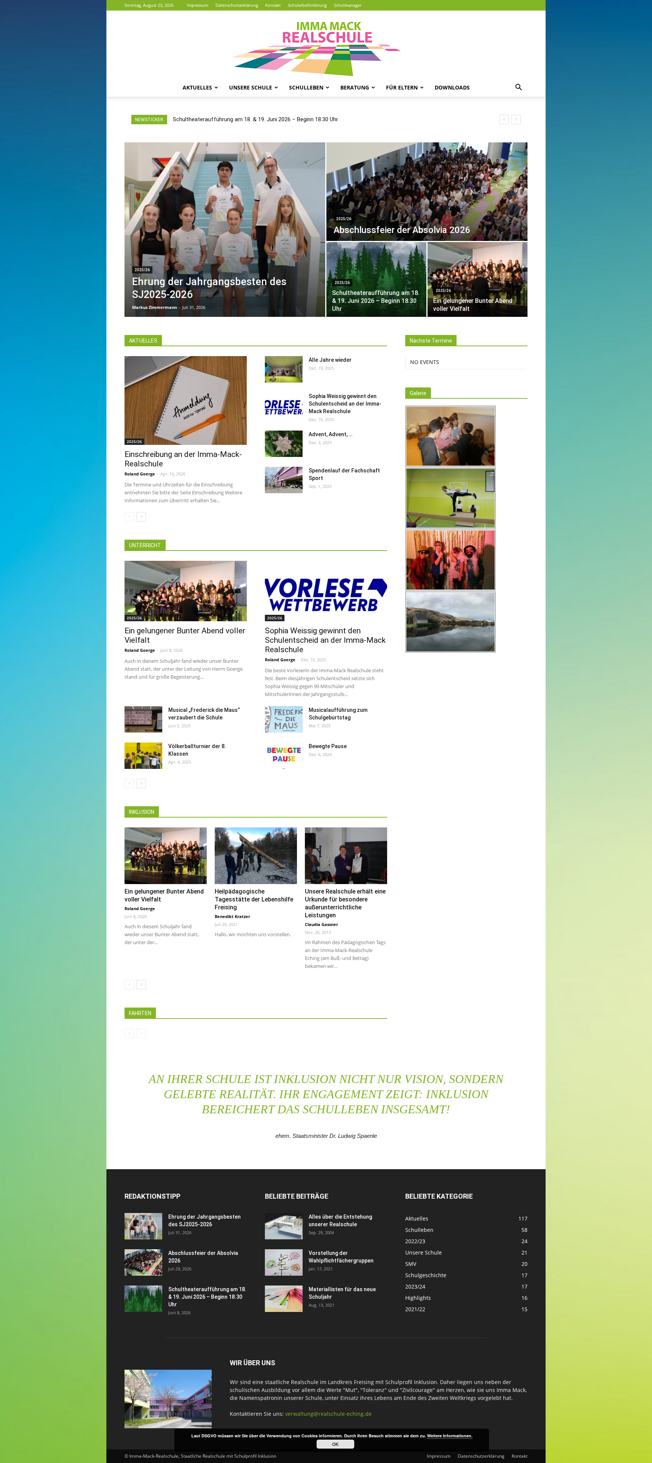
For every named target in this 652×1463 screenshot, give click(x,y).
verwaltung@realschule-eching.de (328, 1413)
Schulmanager (347, 5)
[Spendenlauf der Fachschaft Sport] (284, 480)
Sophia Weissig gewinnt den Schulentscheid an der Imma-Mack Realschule (345, 403)
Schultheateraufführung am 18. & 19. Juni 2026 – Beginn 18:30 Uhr (207, 1296)
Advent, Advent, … (330, 434)
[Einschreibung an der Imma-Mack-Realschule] (186, 400)
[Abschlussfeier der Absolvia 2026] (426, 191)
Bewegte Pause (328, 746)
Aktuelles (197, 87)
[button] (518, 88)
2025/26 (142, 270)
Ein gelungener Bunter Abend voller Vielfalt (225, 119)
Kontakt (273, 5)
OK (335, 1444)
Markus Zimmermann (154, 307)
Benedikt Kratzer (232, 916)
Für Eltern (402, 87)
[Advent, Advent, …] (284, 444)
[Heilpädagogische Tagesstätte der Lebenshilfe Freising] (256, 855)
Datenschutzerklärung (236, 5)
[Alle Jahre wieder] (284, 369)
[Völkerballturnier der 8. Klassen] (143, 755)
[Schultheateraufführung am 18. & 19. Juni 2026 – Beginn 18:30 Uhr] (376, 279)
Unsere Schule (250, 87)
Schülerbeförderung (307, 5)
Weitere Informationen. (449, 1435)
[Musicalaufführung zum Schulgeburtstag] (284, 719)
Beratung (354, 87)
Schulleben (306, 87)
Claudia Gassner (321, 924)
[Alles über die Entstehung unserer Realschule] (284, 1226)
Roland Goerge (140, 474)
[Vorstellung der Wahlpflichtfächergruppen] (284, 1262)
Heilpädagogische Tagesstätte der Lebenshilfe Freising (254, 899)
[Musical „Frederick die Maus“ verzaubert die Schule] (143, 719)
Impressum (197, 5)
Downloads (452, 87)
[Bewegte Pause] (284, 755)
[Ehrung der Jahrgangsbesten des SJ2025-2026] (225, 229)
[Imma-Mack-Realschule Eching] (326, 45)
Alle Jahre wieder (330, 360)
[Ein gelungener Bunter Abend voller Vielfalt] (477, 279)
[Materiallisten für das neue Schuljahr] (284, 1299)
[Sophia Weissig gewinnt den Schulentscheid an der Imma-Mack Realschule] (284, 405)
